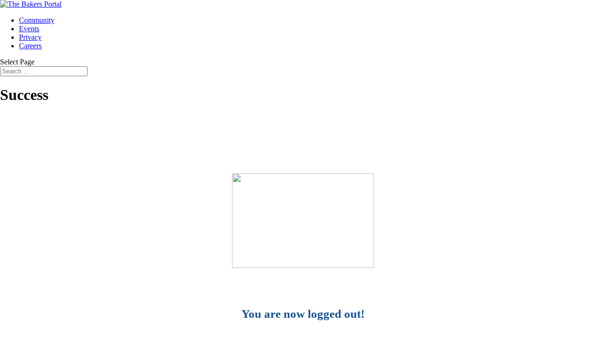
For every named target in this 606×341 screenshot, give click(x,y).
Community (36, 20)
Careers (30, 46)
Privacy (30, 37)
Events (29, 29)
